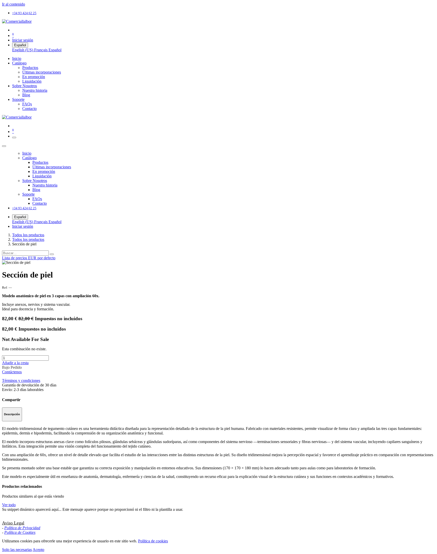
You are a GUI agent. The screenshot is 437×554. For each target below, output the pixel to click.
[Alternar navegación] (14, 137)
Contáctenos (12, 372)
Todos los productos (28, 235)
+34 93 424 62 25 (24, 13)
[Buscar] (52, 254)
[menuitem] (23, 50)
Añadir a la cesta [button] (15, 363)
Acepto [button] (38, 549)
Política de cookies (153, 541)
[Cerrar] (4, 146)
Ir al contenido (13, 4)
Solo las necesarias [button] (17, 549)
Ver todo (9, 505)
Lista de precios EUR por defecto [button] (28, 258)
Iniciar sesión (22, 40)
